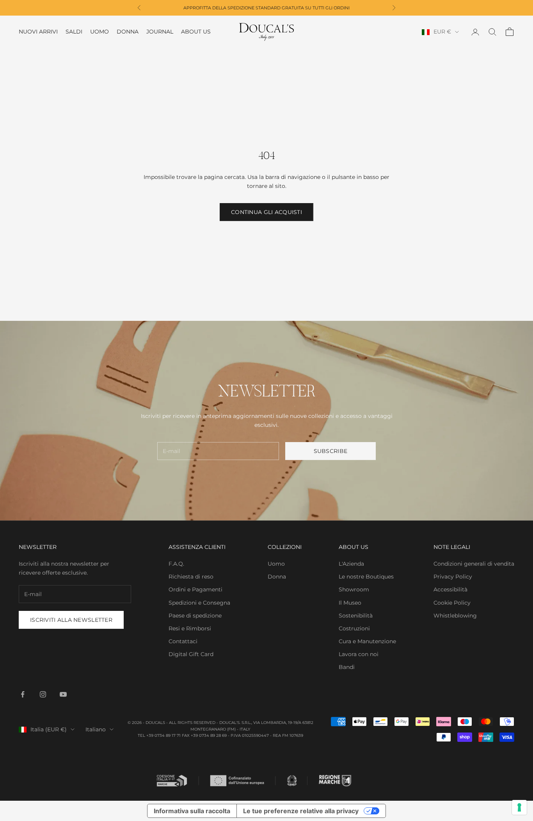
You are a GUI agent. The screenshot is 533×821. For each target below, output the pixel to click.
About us (196, 31)
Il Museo (350, 602)
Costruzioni (354, 628)
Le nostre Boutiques (366, 576)
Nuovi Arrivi (38, 31)
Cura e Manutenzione (367, 641)
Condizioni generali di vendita (474, 563)
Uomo (99, 31)
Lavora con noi (358, 654)
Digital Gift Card (191, 654)
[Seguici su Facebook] (23, 694)
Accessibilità (450, 589)
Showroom (354, 589)
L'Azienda (351, 563)
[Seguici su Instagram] (43, 694)
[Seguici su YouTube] (63, 694)
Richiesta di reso (191, 576)
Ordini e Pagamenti (195, 589)
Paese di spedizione (195, 615)
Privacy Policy (453, 576)
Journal (159, 31)
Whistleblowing (455, 615)
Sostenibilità (356, 615)
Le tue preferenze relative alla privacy (301, 811)
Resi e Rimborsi (190, 628)
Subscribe (331, 451)
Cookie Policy (452, 602)
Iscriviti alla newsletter (71, 619)
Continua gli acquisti (266, 212)
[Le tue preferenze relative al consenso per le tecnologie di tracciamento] (519, 807)
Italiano (95, 729)
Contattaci (183, 641)
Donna (128, 31)
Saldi (74, 31)
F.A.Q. (176, 563)
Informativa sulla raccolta (192, 811)
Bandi (347, 667)
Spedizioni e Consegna (199, 602)
